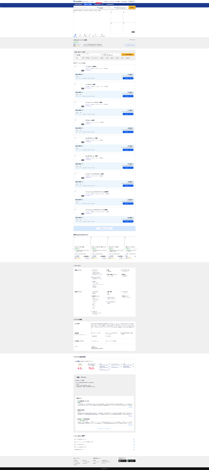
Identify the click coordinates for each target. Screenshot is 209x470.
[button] (105, 7)
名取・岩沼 (86, 10)
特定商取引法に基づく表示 (106, 461)
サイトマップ (104, 463)
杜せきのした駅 (91, 10)
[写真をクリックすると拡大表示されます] (92, 22)
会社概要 (94, 460)
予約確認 (118, 1)
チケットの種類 (75, 461)
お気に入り (113, 1)
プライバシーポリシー (96, 461)
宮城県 (80, 10)
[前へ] (73, 248)
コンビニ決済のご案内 (76, 463)
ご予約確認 (75, 460)
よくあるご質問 (84, 463)
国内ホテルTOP (75, 10)
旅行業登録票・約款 (105, 460)
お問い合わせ (75, 464)
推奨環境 (94, 463)
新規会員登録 (124, 1)
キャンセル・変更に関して (86, 461)
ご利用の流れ (84, 460)
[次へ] (135, 248)
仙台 (82, 10)
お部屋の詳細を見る (88, 87)
